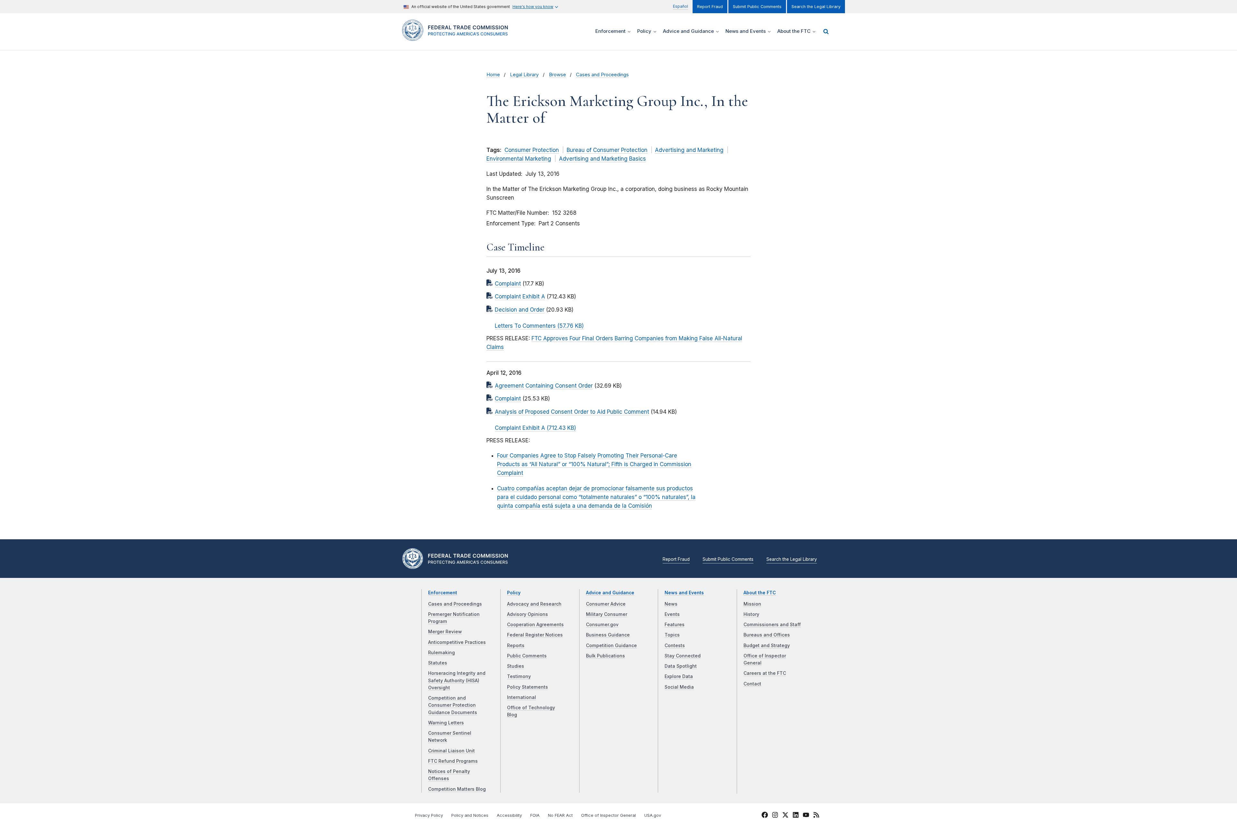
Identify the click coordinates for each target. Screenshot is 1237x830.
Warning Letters (446, 722)
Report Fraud (710, 6)
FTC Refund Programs (453, 761)
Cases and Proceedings (602, 75)
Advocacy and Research (534, 604)
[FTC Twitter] (785, 815)
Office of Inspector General (608, 815)
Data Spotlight (681, 666)
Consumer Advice (606, 604)
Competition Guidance (611, 645)
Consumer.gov (602, 624)
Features (675, 624)
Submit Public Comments (757, 6)
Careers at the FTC (764, 673)
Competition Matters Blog (457, 789)
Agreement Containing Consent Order (544, 385)
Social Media (679, 687)
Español (680, 6)
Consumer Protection (531, 150)
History (751, 614)
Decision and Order (519, 310)
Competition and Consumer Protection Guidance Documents (452, 705)
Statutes (437, 662)
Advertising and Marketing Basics (602, 159)
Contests (675, 645)
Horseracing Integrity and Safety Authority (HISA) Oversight (456, 680)
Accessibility (509, 815)
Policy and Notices (469, 815)
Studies (515, 666)
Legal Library (524, 75)
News (671, 604)
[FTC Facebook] (765, 816)
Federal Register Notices (535, 634)
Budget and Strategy (766, 645)
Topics (672, 634)
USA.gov (652, 815)
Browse (557, 75)
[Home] (457, 37)
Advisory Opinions (527, 614)
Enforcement (442, 592)
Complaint (508, 283)
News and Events (684, 592)
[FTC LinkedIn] (795, 816)
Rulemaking (441, 652)
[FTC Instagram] (775, 816)
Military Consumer (606, 614)
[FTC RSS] (816, 816)
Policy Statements (527, 687)
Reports (515, 645)
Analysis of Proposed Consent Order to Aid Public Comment (572, 412)
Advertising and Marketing (689, 150)
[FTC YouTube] (806, 816)
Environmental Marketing (518, 159)
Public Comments (527, 655)
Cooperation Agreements (535, 624)
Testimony (519, 676)
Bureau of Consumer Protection (607, 150)
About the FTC (759, 592)
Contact (752, 683)
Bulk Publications (605, 655)
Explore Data (679, 676)
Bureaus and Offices (766, 634)
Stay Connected (683, 655)
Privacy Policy (429, 815)
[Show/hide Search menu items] (826, 31)
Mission (752, 604)
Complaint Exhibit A (520, 296)
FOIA (535, 815)
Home (493, 75)
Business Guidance (608, 634)
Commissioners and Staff (772, 624)
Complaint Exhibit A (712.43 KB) (535, 428)
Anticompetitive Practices (457, 642)
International (521, 697)
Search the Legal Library (815, 6)
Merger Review (445, 631)
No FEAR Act (560, 815)
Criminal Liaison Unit (451, 750)
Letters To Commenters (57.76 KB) (539, 326)
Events (672, 614)
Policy (514, 592)
